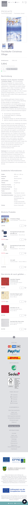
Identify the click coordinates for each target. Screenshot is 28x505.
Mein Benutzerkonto (14, 410)
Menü (11, 503)
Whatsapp (15, 403)
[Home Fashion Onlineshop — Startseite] (4, 4)
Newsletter (14, 441)
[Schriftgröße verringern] (11, 2)
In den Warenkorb (12, 69)
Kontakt (14, 433)
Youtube (14, 401)
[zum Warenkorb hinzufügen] (25, 226)
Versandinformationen (14, 418)
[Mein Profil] (23, 2)
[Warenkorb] (26, 2)
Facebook (14, 395)
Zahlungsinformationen (14, 416)
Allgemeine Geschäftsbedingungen (14, 446)
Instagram (15, 397)
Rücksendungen (14, 420)
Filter (18, 503)
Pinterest (14, 399)
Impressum (14, 449)
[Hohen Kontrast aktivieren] (8, 2)
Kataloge (14, 439)
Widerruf (14, 422)
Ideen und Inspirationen (14, 413)
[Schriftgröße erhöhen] (13, 2)
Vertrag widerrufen (14, 426)
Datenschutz (14, 443)
